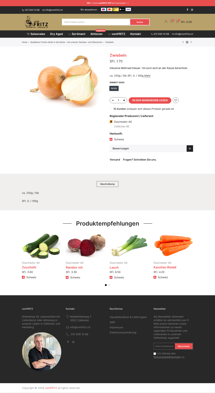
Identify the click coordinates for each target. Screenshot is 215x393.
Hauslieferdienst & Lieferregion (128, 317)
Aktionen (97, 33)
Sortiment (78, 34)
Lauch (114, 267)
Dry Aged (56, 34)
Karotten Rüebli (165, 267)
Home (24, 42)
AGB (112, 322)
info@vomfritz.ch (54, 10)
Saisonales (38, 34)
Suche (140, 22)
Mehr (147, 75)
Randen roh (74, 267)
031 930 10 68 (32, 10)
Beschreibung (107, 184)
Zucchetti (29, 267)
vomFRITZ (118, 34)
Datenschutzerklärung (123, 332)
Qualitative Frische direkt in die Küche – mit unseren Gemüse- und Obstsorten (66, 42)
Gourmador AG (31, 262)
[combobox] (96, 22)
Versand (147, 68)
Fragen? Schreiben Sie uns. (140, 159)
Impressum (116, 327)
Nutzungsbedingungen (167, 357)
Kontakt (135, 34)
